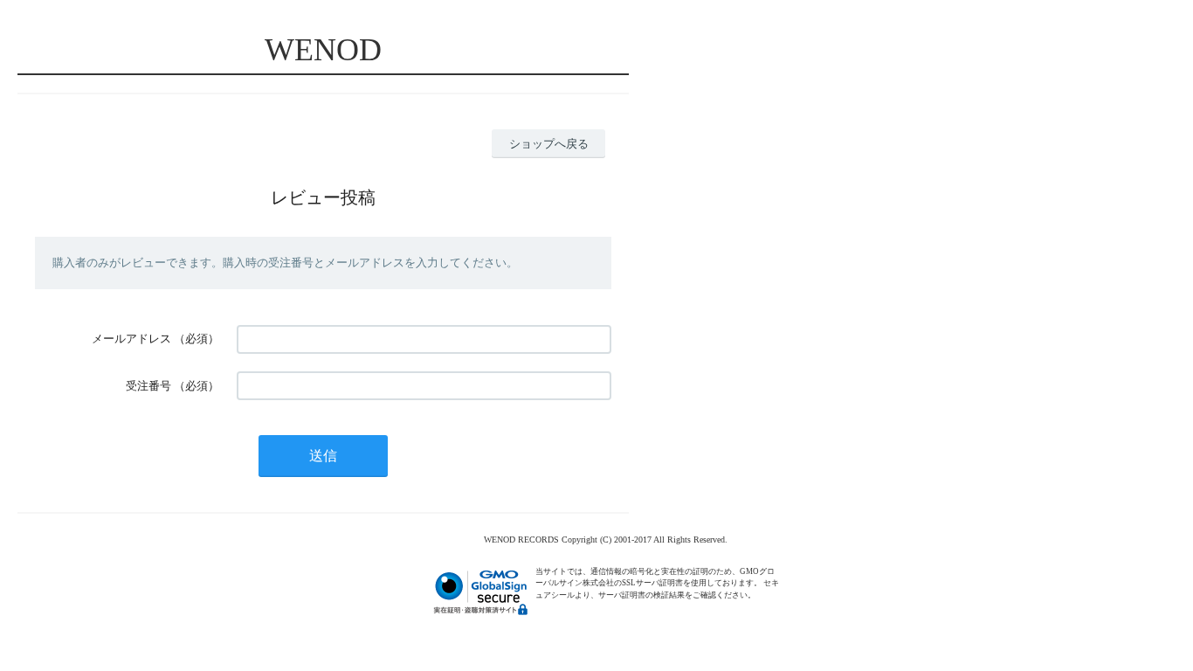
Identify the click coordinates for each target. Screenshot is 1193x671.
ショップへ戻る (549, 143)
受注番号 (148, 385)
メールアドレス (131, 338)
